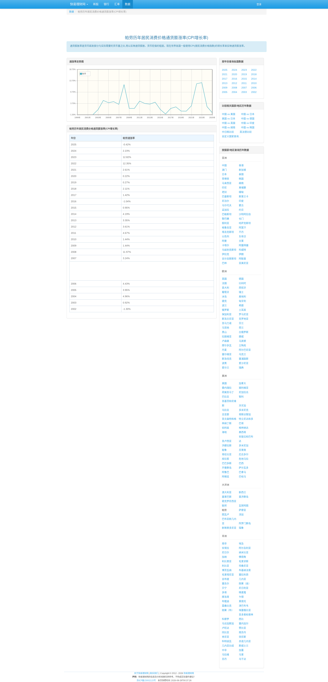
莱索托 (242, 601)
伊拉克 (225, 254)
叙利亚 (225, 223)
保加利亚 (226, 314)
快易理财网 (77, 4)
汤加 (241, 514)
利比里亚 (226, 561)
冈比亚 (225, 632)
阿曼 (224, 240)
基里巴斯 (226, 496)
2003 (244, 92)
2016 (234, 78)
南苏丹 (242, 632)
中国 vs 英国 (228, 123)
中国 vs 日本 (247, 114)
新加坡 (242, 169)
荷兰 (241, 327)
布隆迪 (225, 601)
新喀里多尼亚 (229, 527)
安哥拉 (225, 548)
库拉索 (225, 458)
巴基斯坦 (226, 196)
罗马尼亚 (243, 314)
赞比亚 (242, 627)
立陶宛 (242, 345)
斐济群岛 (243, 496)
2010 (254, 83)
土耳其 (242, 309)
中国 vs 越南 (228, 127)
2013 (224, 83)
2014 (254, 78)
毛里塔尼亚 (228, 574)
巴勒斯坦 (226, 214)
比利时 (242, 283)
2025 (224, 69)
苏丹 (224, 659)
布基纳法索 (245, 570)
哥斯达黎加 (245, 414)
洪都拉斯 (226, 445)
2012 (234, 83)
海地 (224, 432)
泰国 (241, 174)
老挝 (224, 192)
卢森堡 (225, 341)
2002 (254, 92)
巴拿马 (242, 472)
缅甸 (241, 192)
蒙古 (241, 205)
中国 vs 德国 (247, 118)
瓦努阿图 (243, 505)
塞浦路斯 (243, 358)
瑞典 (241, 367)
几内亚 (242, 579)
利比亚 (225, 565)
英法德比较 (246, 131)
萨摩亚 (242, 510)
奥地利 (242, 296)
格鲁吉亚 (226, 227)
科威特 (242, 249)
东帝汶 (242, 236)
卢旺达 (225, 627)
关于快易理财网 (141, 673)
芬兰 (241, 323)
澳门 (224, 169)
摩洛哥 (225, 596)
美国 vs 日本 (228, 118)
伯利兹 (225, 427)
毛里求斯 (243, 561)
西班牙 (242, 287)
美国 (224, 383)
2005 (224, 92)
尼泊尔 (225, 200)
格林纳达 (243, 427)
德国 (241, 278)
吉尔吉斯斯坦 (229, 258)
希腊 (241, 305)
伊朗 (241, 254)
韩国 (241, 178)
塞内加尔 (243, 623)
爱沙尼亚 (243, 363)
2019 (244, 74)
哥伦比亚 (226, 454)
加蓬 (241, 650)
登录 (259, 4)
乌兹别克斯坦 (229, 249)
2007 (244, 87)
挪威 (241, 336)
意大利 (225, 287)
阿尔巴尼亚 (245, 349)
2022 (254, 69)
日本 (224, 174)
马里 (241, 654)
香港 (241, 165)
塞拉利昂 (243, 574)
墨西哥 (242, 432)
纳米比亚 (243, 552)
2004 (234, 92)
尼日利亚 (243, 588)
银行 (106, 4)
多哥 (224, 592)
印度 (241, 200)
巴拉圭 (225, 396)
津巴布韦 (243, 605)
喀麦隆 (242, 592)
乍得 (241, 596)
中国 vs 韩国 (247, 127)
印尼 (224, 187)
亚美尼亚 (243, 263)
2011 (244, 83)
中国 (224, 165)
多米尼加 (243, 445)
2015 (244, 78)
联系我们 (154, 673)
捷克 (224, 301)
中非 (224, 650)
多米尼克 (243, 410)
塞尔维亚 (226, 354)
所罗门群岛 (245, 523)
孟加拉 (225, 209)
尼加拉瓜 (243, 392)
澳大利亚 (226, 492)
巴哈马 (242, 476)
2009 (224, 87)
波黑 (224, 363)
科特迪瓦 (226, 641)
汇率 (117, 4)
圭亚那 (225, 414)
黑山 (224, 332)
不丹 (241, 232)
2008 (234, 87)
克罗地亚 (243, 318)
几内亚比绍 (228, 645)
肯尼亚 (225, 636)
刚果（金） (245, 583)
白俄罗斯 (243, 332)
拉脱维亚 (226, 336)
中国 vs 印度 (247, 123)
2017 (224, 78)
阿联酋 (242, 258)
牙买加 (242, 405)
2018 (254, 74)
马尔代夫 (226, 205)
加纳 (224, 556)
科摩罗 (225, 619)
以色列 (225, 236)
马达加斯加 (228, 623)
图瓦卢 (225, 514)
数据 (127, 4)
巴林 (224, 263)
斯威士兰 (243, 645)
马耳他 (225, 327)
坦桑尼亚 (243, 565)
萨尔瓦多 (243, 467)
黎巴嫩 (225, 218)
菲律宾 (225, 178)
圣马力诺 (226, 323)
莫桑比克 (226, 605)
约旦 (241, 209)
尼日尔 (225, 552)
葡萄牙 (225, 292)
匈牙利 (242, 301)
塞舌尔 (225, 583)
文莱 (241, 240)
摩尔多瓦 (226, 345)
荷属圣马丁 (228, 392)
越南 (241, 183)
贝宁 (224, 588)
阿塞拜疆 (243, 245)
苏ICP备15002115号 (146, 680)
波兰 (224, 305)
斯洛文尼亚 (228, 318)
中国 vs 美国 (228, 114)
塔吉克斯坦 (228, 232)
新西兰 (242, 492)
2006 (254, 87)
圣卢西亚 (226, 441)
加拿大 (242, 383)
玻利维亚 (243, 387)
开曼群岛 (226, 467)
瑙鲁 (241, 527)
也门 (241, 218)
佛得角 (242, 556)
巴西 (241, 463)
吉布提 (225, 579)
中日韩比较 (228, 131)
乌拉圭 (225, 410)
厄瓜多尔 (243, 454)
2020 (234, 74)
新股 (96, 4)
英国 (224, 278)
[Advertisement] (166, 23)
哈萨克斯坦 (245, 223)
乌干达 (242, 659)
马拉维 (225, 654)
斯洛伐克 (226, 358)
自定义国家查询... (231, 136)
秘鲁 (224, 450)
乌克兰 (242, 354)
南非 (224, 543)
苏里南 (242, 450)
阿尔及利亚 (245, 548)
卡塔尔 (225, 245)
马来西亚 (226, 183)
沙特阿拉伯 (245, 214)
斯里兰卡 (243, 196)
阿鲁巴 (225, 472)
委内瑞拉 (226, 387)
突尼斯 (242, 636)
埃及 (241, 543)
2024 (234, 69)
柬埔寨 (242, 187)
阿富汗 (242, 227)
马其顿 (242, 341)
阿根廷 (225, 476)
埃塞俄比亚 (245, 610)
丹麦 (224, 349)
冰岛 (224, 296)
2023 (244, 69)
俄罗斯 (225, 309)
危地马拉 (243, 458)
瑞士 (241, 292)
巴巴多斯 (226, 463)
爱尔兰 (225, 367)
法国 (224, 283)
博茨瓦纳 (226, 570)
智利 (241, 396)
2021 (224, 74)
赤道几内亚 (245, 641)
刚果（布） (228, 610)
